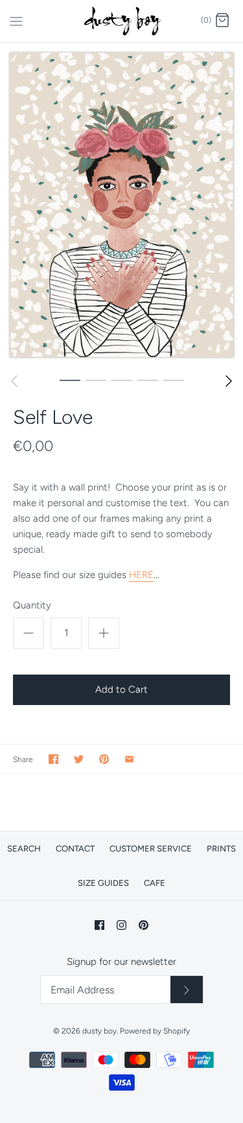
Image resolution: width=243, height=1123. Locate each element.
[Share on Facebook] (53, 759)
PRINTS (221, 848)
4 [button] (148, 379)
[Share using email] (129, 759)
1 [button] (70, 379)
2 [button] (96, 379)
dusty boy (99, 1031)
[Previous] (14, 381)
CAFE (154, 883)
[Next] (228, 381)
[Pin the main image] (104, 759)
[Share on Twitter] (79, 759)
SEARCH (24, 848)
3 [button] (122, 379)
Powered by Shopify (155, 1031)
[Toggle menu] (16, 20)
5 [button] (174, 379)
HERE (141, 575)
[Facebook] (99, 925)
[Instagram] (121, 925)
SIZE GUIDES (103, 883)
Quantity (32, 605)
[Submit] (186, 989)
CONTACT (75, 848)
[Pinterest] (143, 925)
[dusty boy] (121, 21)
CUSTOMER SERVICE (151, 848)
